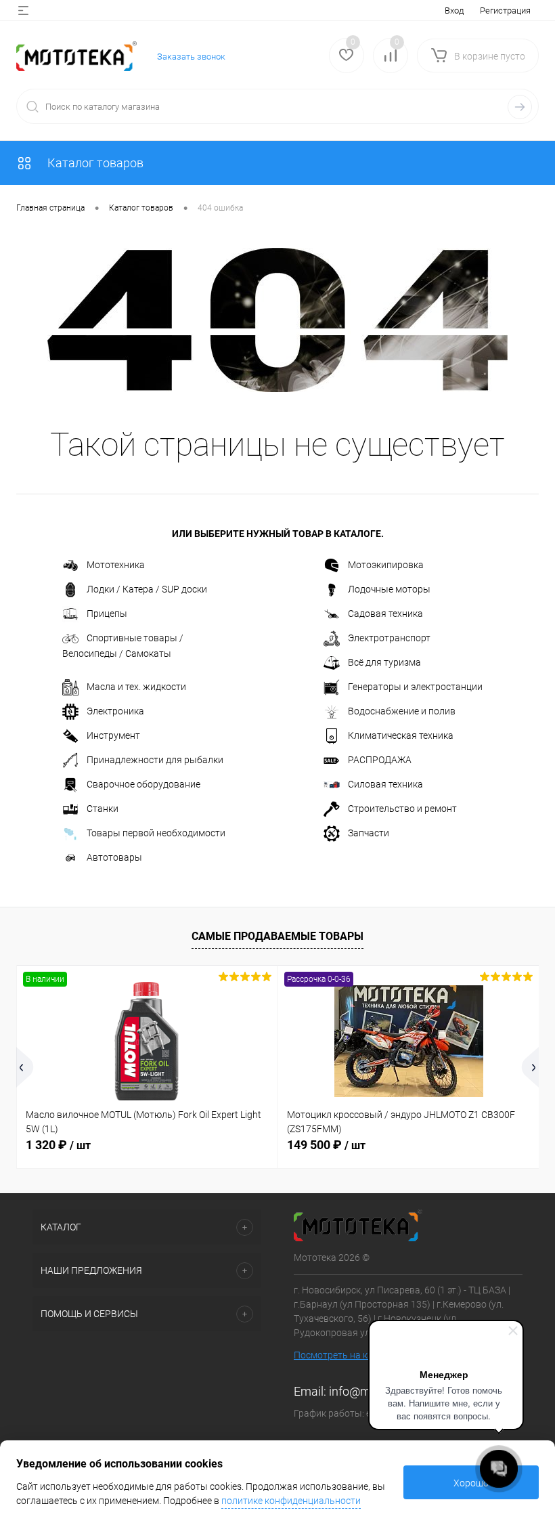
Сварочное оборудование (143, 784)
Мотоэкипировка (386, 564)
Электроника (115, 711)
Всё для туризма (384, 662)
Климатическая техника (400, 735)
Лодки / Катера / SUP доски (147, 589)
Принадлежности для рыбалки (155, 759)
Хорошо (471, 1483)
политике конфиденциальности (291, 1500)
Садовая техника (385, 613)
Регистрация (505, 10)
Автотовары (114, 857)
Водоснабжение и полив (402, 711)
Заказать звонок (191, 56)
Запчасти (368, 833)
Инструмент (113, 735)
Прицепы (107, 613)
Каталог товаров (94, 163)
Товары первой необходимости (156, 833)
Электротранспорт (389, 637)
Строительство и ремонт (402, 808)
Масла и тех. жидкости (136, 686)
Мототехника (116, 564)
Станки (102, 808)
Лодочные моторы (389, 589)
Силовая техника (385, 784)
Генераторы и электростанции (415, 686)
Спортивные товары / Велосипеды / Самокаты (122, 645)
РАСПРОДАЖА (380, 759)
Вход (454, 10)
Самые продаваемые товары (277, 936)
